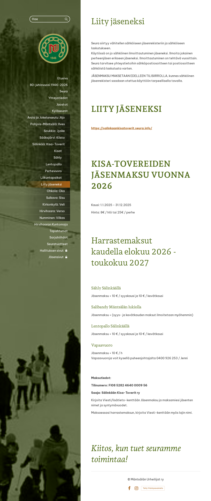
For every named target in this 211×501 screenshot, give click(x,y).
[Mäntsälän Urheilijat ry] (41, 48)
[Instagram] (136, 488)
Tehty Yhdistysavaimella (153, 488)
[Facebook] (129, 488)
